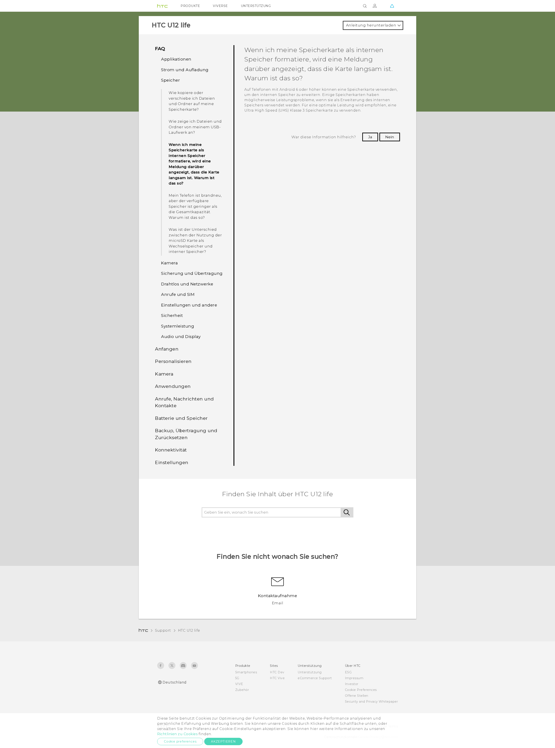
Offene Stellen (356, 696)
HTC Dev (277, 672)
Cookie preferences (180, 741)
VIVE (239, 684)
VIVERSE (220, 6)
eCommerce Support (315, 678)
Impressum (354, 678)
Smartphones (246, 672)
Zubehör (242, 690)
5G (237, 678)
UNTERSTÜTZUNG (256, 6)
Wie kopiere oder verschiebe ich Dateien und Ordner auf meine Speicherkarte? (192, 101)
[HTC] (162, 5)
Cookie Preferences (361, 690)
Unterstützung (310, 672)
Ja (370, 137)
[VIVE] (392, 6)
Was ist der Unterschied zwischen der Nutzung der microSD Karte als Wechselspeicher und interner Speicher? (195, 240)
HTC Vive (277, 678)
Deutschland (175, 682)
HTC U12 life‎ (189, 630)
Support (163, 630)
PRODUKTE (190, 6)
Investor (351, 684)
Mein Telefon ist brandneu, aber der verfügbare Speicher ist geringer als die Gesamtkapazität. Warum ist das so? (195, 206)
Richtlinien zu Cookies (177, 734)
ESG (348, 672)
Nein (389, 137)
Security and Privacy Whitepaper (371, 702)
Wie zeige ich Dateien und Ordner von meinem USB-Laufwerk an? (195, 127)
